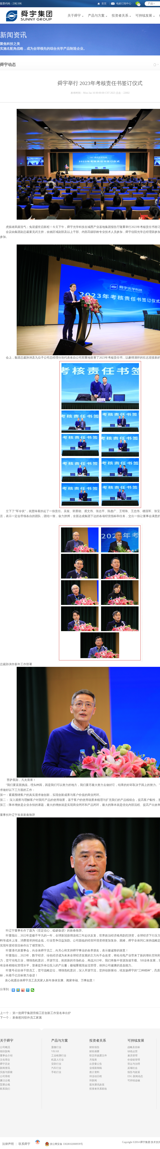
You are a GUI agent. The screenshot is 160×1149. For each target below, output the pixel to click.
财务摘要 (94, 1051)
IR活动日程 (95, 1076)
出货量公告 (95, 1063)
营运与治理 (134, 1063)
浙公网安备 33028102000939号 (66, 1144)
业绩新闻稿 (95, 1068)
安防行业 (56, 1063)
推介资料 (94, 1072)
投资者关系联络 (98, 1088)
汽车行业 (56, 1068)
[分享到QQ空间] (18, 990)
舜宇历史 (5, 1063)
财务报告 (94, 1047)
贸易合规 (5, 1084)
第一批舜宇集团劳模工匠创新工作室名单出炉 (41, 1013)
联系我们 (5, 1088)
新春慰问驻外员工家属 (27, 1017)
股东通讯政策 (96, 1084)
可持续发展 (143, 15)
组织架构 (5, 1051)
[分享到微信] (32, 990)
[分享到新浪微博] (23, 990)
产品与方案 (96, 15)
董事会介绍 (6, 1055)
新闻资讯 (5, 1068)
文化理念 (5, 1059)
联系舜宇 (24, 1143)
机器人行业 (57, 1059)
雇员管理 (133, 1055)
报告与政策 (134, 1072)
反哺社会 (133, 1068)
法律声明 (8, 1143)
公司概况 (5, 1047)
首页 (103, 3)
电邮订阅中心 (123, 3)
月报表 (93, 1059)
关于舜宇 (74, 15)
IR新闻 (93, 1080)
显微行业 (56, 1047)
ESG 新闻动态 (135, 1076)
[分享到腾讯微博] (28, 990)
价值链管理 (134, 1059)
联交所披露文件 (98, 1055)
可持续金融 (134, 1080)
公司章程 (5, 1076)
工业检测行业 (58, 1055)
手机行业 (56, 1072)
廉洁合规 (5, 1080)
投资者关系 (120, 15)
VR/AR (55, 1051)
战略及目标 (134, 1047)
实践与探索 (6, 1072)
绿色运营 (133, 1051)
